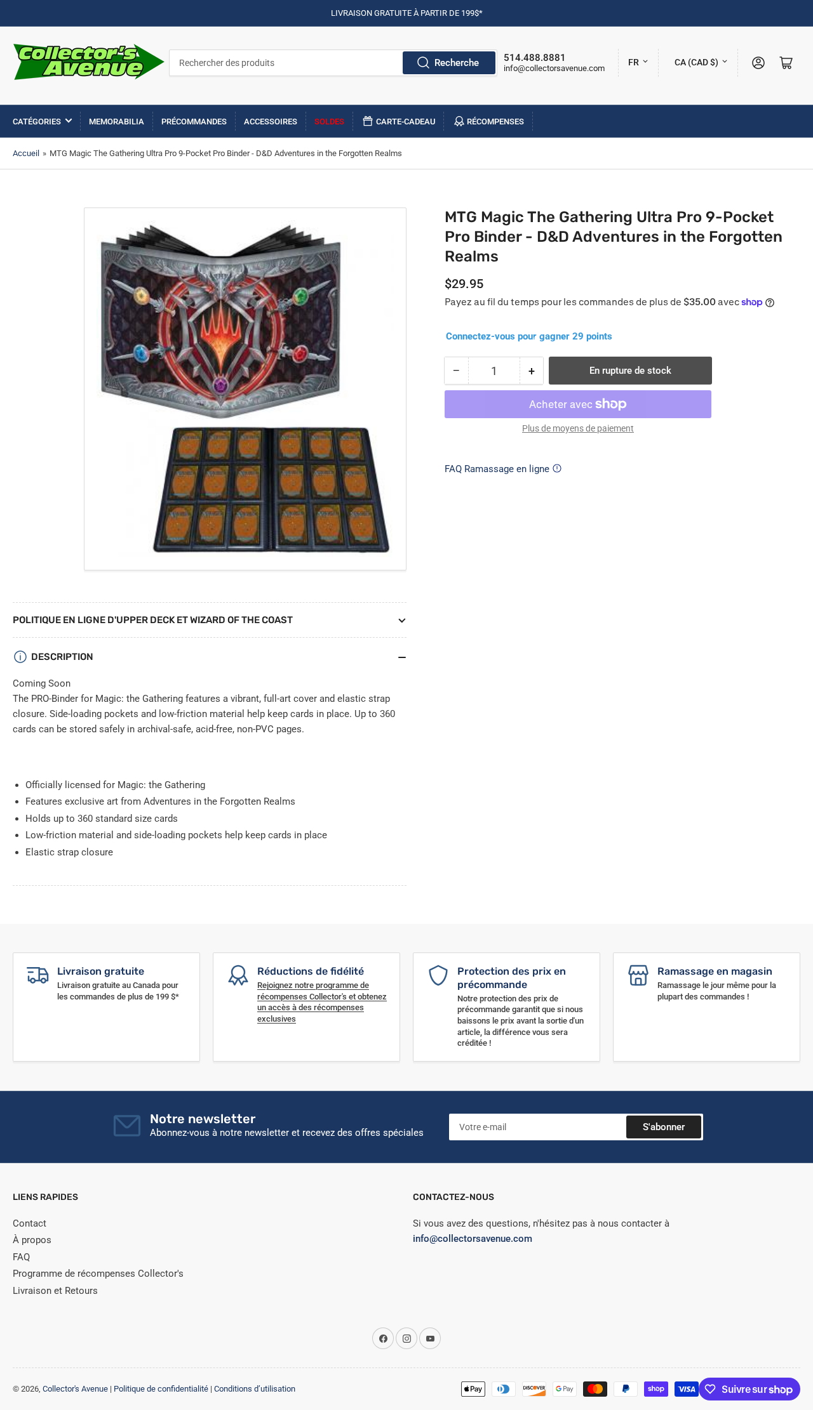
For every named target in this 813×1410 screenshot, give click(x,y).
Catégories (37, 121)
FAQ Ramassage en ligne (497, 469)
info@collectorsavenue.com (554, 68)
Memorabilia (116, 121)
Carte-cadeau (406, 121)
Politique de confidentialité (161, 1389)
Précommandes (194, 121)
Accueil (26, 153)
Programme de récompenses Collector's (98, 1273)
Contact (29, 1223)
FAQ (21, 1257)
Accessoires (270, 121)
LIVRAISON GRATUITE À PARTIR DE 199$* (407, 13)
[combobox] (333, 62)
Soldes (329, 121)
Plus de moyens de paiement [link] (578, 428)
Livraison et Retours (55, 1290)
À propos (32, 1240)
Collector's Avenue (75, 1389)
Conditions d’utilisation (254, 1389)
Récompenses (495, 121)
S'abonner (664, 1127)
